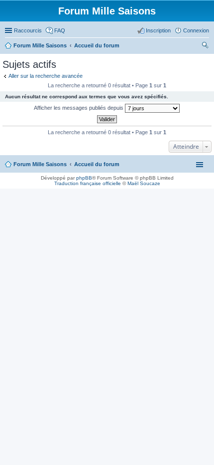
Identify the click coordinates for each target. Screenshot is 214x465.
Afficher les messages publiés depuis (79, 108)
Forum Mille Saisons (40, 164)
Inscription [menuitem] (158, 30)
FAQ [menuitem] (59, 30)
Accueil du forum (96, 164)
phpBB (84, 178)
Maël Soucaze (143, 183)
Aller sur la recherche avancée (45, 76)
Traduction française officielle (87, 183)
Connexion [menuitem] (196, 30)
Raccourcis (28, 30)
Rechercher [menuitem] (205, 46)
